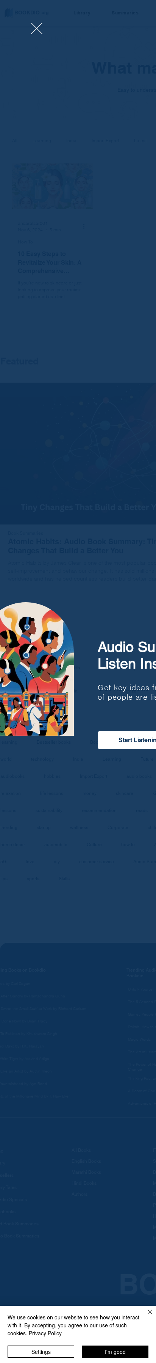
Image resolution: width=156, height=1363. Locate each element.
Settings (41, 1351)
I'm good (115, 1351)
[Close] (145, 1316)
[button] (36, 28)
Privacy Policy (45, 1333)
